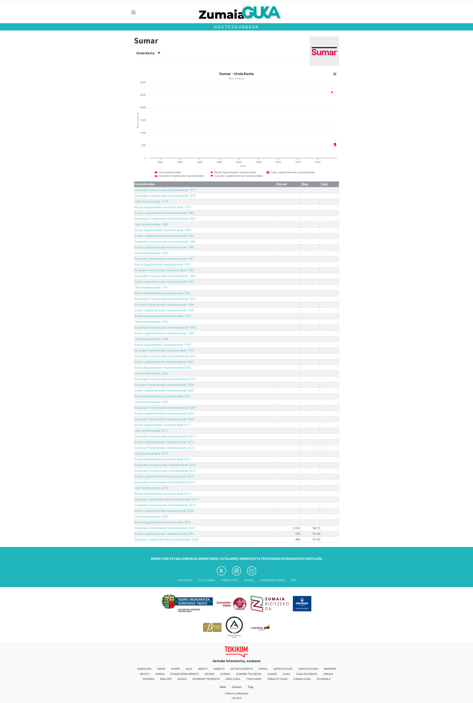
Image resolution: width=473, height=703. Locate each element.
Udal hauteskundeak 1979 (151, 201)
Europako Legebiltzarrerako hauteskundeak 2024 (166, 539)
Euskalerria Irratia (184, 674)
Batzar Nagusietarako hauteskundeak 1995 (163, 316)
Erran (160, 674)
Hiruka (328, 674)
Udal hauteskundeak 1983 (151, 224)
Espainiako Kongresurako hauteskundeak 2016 (165, 471)
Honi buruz (184, 580)
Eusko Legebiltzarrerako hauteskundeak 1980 (164, 213)
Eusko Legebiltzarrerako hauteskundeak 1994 (164, 310)
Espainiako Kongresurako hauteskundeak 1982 (165, 218)
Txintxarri (253, 678)
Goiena (225, 674)
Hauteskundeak (236, 27)
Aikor (161, 668)
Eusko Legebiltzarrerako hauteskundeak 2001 (164, 362)
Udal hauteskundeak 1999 (151, 339)
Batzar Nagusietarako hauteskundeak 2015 (163, 459)
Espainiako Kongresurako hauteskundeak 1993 (165, 299)
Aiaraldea (144, 668)
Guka (286, 674)
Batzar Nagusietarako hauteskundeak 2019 (163, 493)
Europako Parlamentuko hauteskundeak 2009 (164, 419)
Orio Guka (233, 678)
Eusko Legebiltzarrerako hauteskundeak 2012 (164, 442)
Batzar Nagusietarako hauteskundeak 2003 (163, 367)
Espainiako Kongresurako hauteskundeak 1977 (165, 190)
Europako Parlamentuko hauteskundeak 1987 (164, 259)
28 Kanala (323, 678)
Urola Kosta (146, 53)
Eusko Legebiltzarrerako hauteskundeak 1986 (164, 247)
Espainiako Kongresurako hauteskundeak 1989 (165, 276)
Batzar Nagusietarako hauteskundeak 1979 (163, 207)
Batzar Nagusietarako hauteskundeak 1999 (163, 345)
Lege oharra (206, 580)
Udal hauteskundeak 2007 (151, 402)
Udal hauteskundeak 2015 (151, 453)
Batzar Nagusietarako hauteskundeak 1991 (163, 293)
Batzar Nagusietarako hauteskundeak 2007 (163, 396)
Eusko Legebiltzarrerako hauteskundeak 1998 (164, 333)
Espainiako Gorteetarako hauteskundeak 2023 (165, 528)
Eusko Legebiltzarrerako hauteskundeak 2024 (164, 534)
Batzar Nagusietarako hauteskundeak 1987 (163, 264)
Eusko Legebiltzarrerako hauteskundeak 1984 (164, 236)
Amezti (203, 668)
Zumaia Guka (302, 678)
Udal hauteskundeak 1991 (151, 287)
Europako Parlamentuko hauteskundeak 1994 (164, 304)
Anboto (219, 668)
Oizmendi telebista (206, 678)
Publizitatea (229, 580)
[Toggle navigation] (133, 12)
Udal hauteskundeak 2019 (151, 488)
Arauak (249, 580)
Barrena (330, 668)
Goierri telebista (248, 674)
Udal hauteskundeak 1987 (151, 253)
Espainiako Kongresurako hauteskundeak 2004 (165, 379)
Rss (293, 580)
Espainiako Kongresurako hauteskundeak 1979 (165, 196)
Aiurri (175, 668)
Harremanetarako (272, 580)
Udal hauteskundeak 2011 (151, 430)
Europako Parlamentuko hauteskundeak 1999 (164, 350)
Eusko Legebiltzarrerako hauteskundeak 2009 (164, 413)
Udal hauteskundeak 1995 (151, 322)
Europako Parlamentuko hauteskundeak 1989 (164, 270)
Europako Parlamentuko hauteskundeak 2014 (164, 448)
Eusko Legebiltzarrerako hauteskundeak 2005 (164, 390)
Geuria (209, 674)
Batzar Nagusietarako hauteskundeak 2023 (163, 522)
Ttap (250, 687)
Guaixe (272, 674)
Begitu (145, 674)
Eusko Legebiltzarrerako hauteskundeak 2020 (164, 511)
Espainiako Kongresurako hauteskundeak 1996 (165, 327)
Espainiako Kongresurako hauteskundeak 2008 (165, 408)
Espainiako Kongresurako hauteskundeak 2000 (165, 356)
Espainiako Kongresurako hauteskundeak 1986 (165, 241)
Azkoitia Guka (308, 668)
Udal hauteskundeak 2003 (151, 373)
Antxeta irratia (241, 668)
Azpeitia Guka (282, 668)
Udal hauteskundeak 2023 (151, 516)
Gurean (237, 687)
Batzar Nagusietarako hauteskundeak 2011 (163, 425)
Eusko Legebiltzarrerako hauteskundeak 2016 (164, 476)
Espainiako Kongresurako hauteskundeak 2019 (165, 482)
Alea (189, 668)
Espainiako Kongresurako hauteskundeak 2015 (165, 465)
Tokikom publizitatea (236, 693)
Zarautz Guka (277, 678)
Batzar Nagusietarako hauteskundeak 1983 (163, 230)
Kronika (148, 678)
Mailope (166, 678)
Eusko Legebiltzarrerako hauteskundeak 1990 (164, 281)
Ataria (262, 668)
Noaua (182, 678)
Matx (223, 687)
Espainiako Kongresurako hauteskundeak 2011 (165, 436)
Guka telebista (306, 674)
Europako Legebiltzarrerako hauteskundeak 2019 (166, 499)
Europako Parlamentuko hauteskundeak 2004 (164, 385)
